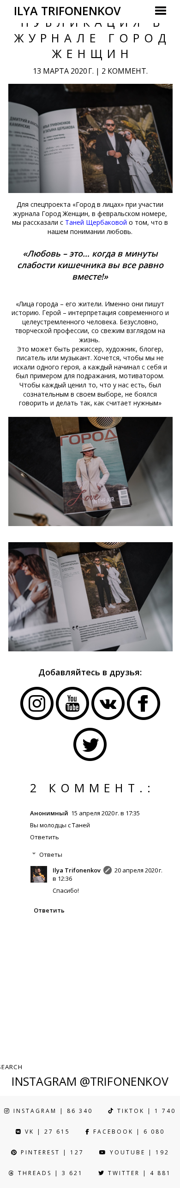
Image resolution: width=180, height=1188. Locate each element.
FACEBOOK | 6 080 (127, 1131)
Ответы (50, 854)
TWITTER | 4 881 (138, 1173)
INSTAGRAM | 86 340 (52, 1110)
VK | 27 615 (46, 1131)
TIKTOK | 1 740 (145, 1110)
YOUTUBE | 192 (138, 1152)
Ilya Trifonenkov (77, 870)
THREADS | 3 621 (49, 1173)
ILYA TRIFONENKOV (67, 10)
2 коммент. (125, 71)
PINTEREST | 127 (51, 1152)
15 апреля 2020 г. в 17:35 (105, 813)
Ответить (44, 837)
